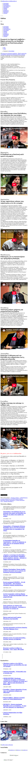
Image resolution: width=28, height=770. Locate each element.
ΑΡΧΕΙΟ (5, 13)
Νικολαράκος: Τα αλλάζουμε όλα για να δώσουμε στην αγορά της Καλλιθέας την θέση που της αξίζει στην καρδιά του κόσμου (14, 514)
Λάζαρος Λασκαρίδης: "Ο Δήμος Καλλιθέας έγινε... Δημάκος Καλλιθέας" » (12, 501)
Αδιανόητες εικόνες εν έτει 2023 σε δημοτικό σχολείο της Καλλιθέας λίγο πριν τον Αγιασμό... (15, 665)
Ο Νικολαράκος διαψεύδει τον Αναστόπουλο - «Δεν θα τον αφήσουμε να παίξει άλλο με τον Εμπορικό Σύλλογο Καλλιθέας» (14, 543)
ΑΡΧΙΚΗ (6, 3)
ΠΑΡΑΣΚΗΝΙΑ (6, 5)
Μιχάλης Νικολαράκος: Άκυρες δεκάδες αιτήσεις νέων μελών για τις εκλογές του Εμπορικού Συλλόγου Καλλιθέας (14, 571)
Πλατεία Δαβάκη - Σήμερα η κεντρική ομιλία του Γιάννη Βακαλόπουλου (14, 698)
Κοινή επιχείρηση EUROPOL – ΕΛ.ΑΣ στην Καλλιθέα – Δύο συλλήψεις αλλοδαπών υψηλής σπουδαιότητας (14, 583)
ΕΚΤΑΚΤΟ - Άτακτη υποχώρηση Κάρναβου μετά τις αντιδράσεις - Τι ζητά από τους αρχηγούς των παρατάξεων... (14, 706)
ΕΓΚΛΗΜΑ (6, 7)
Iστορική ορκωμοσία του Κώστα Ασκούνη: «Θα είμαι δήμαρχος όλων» (15, 628)
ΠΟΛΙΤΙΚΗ (6, 4)
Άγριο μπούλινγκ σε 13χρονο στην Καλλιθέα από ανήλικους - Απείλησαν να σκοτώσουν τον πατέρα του (14, 607)
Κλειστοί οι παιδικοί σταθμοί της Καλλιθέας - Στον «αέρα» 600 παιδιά (13, 648)
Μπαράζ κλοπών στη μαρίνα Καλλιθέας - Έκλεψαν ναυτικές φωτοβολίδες (14, 638)
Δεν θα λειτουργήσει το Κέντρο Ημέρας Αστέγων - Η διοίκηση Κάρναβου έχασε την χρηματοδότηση (15, 595)
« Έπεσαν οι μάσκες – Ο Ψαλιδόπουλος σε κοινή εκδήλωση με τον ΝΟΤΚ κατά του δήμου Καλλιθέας (14, 499)
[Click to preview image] (14, 54)
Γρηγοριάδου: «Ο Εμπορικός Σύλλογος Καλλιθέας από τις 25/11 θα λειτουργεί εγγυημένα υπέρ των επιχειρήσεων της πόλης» (14, 528)
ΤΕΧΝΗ (5, 9)
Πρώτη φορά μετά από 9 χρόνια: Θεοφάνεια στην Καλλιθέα (12, 618)
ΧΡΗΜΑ (5, 8)
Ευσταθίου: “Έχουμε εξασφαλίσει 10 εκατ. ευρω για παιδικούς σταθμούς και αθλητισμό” (15, 691)
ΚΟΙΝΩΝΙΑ (6, 10)
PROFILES (5, 12)
